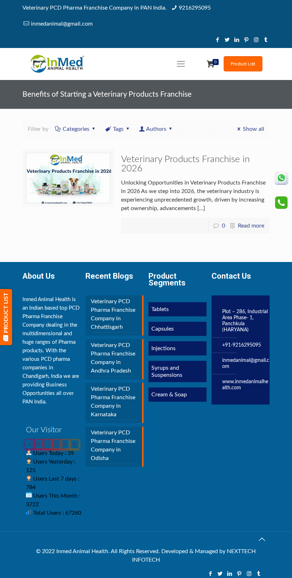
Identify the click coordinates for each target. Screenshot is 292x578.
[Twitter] (227, 40)
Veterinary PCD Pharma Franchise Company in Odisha (113, 445)
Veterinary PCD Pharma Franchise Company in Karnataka (113, 401)
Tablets (160, 309)
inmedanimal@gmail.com (62, 24)
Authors (156, 129)
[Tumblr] (266, 40)
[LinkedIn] (237, 40)
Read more (251, 226)
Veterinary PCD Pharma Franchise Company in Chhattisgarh (113, 314)
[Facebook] (217, 40)
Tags (118, 129)
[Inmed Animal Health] (57, 64)
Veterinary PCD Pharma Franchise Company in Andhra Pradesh (113, 358)
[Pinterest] (246, 40)
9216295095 (195, 8)
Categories (76, 129)
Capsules (162, 329)
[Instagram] (256, 40)
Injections (163, 348)
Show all (253, 129)
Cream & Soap (169, 394)
